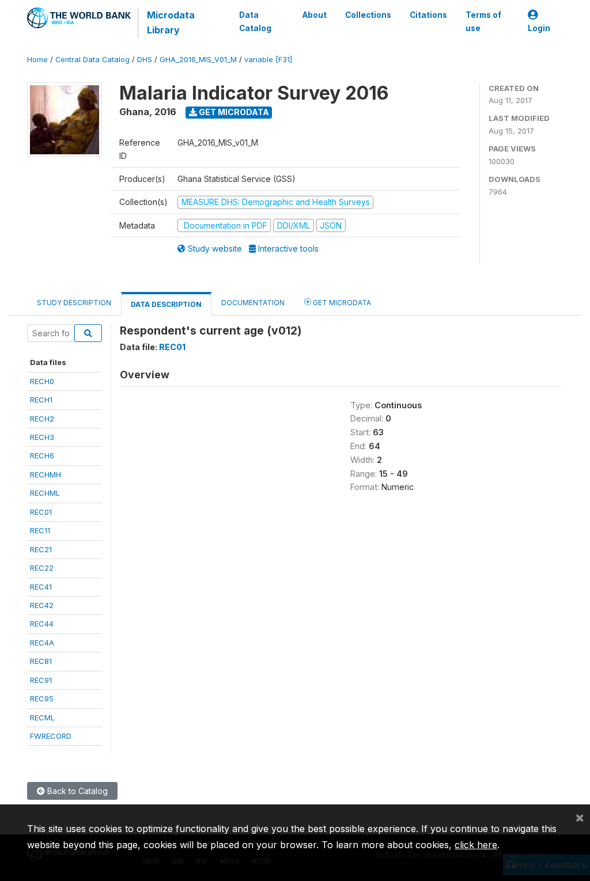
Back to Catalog (76, 791)
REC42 (42, 605)
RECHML (45, 493)
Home (37, 59)
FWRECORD (50, 736)
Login (539, 28)
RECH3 (42, 437)
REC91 (41, 680)
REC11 (40, 530)
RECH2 (42, 418)
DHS (144, 59)
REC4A (42, 642)
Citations (428, 15)
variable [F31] (268, 59)
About (314, 15)
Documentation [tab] (253, 302)
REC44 (42, 623)
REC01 (41, 512)
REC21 (41, 549)
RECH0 (42, 381)
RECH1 (41, 399)
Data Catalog (255, 21)
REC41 (41, 586)
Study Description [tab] (74, 302)
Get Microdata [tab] (341, 302)
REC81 (41, 661)
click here (476, 844)
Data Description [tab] (166, 304)
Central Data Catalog (92, 59)
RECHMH (45, 474)
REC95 (42, 698)
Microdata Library (171, 22)
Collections (368, 15)
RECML (42, 717)
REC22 (42, 567)
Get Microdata (233, 112)
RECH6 (42, 455)
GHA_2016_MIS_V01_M (198, 59)
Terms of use (483, 21)
